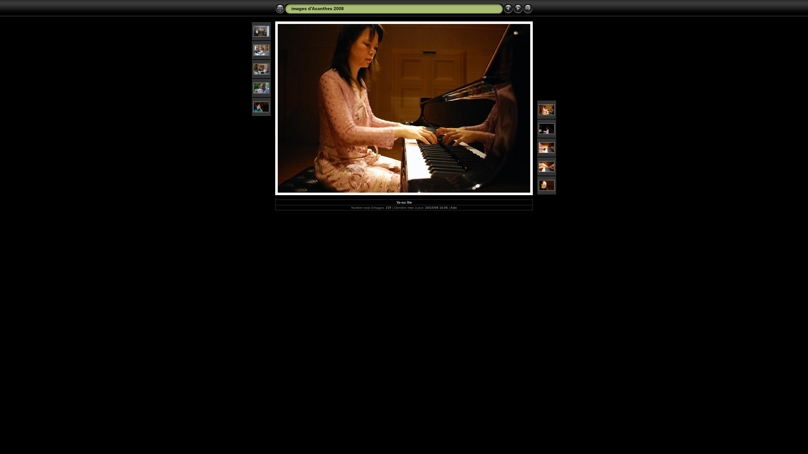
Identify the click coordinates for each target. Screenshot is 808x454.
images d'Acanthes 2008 (317, 8)
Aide (453, 207)
